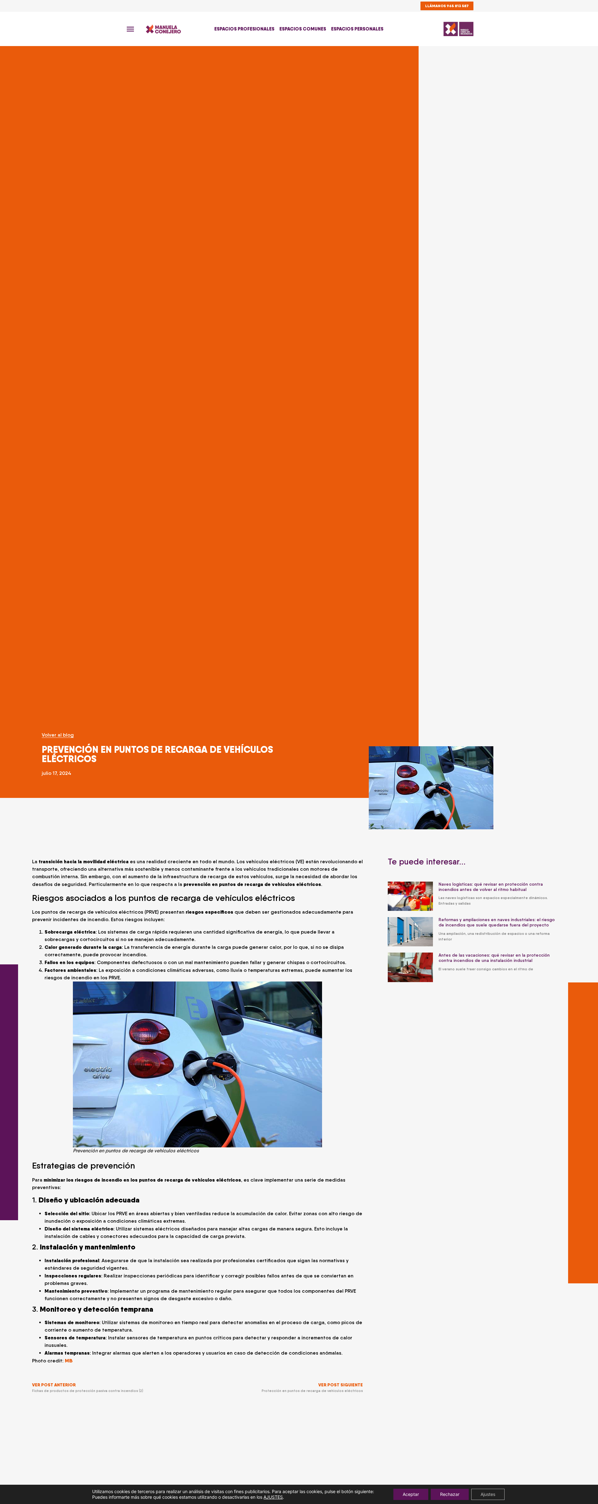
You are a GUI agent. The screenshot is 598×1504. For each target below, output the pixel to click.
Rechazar (449, 1494)
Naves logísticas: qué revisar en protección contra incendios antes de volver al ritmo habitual (491, 886)
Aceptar (411, 1494)
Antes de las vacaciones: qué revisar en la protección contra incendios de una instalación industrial (494, 957)
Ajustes (488, 1494)
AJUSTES (273, 1497)
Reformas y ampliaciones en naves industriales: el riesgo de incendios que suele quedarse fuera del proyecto (497, 922)
